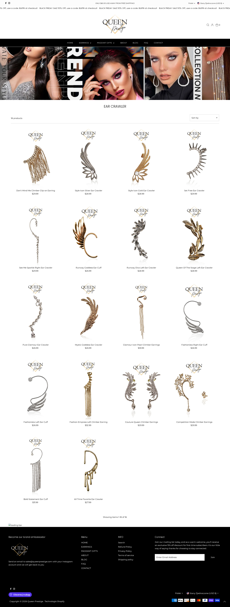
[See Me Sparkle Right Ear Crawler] (35, 234)
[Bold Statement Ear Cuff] (35, 466)
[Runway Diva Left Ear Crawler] (141, 234)
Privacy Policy (125, 551)
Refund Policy (125, 547)
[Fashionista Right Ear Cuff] (194, 311)
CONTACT (158, 43)
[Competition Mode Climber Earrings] (194, 388)
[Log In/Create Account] (212, 25)
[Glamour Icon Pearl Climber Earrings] (141, 311)
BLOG (135, 43)
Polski (190, 3)
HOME (70, 43)
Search (121, 542)
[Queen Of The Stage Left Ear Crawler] (194, 234)
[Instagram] (9, 3)
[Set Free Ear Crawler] (194, 157)
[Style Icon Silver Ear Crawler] (88, 157)
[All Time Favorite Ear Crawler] (88, 466)
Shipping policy (125, 559)
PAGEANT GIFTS (104, 43)
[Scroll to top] (224, 601)
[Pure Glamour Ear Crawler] (35, 311)
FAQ (146, 43)
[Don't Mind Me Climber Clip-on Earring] (35, 157)
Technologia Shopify (54, 601)
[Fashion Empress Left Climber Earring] (88, 388)
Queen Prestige (35, 601)
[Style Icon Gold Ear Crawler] (141, 157)
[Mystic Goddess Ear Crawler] (88, 311)
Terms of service (126, 555)
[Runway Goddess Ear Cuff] (88, 234)
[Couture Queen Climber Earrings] (141, 388)
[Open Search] (208, 25)
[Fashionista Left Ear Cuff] (35, 388)
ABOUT (123, 43)
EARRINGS (84, 43)
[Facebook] (6, 3)
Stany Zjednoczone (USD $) (211, 3)
